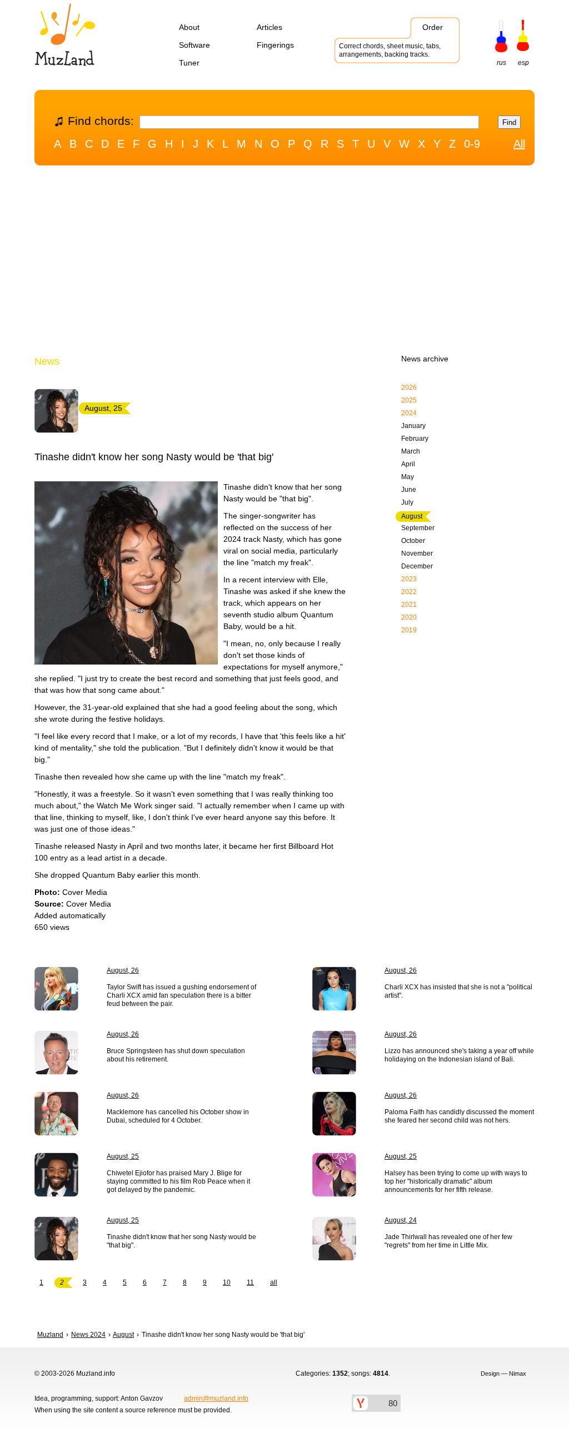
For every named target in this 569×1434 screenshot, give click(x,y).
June (408, 490)
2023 (409, 579)
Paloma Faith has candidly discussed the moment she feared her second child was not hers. (459, 1116)
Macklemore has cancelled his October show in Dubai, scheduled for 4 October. (178, 1116)
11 (250, 1282)
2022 (409, 592)
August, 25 (123, 1156)
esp (523, 63)
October (413, 541)
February (414, 438)
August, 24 (401, 1220)
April (408, 464)
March (410, 451)
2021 (409, 604)
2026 (409, 387)
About (189, 27)
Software (194, 45)
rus (501, 63)
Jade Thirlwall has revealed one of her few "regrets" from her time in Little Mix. (448, 1241)
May (407, 477)
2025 (409, 400)
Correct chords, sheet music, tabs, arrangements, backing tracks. (390, 50)
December (417, 566)
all (273, 1282)
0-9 (472, 144)
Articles (269, 27)
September (418, 528)
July (407, 502)
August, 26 (123, 970)
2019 (409, 630)
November (417, 553)
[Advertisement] (284, 262)
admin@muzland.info (216, 1398)
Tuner (189, 62)
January (413, 426)
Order (432, 27)
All (519, 144)
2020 (409, 617)
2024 (409, 413)
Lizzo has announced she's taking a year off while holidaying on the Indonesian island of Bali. (459, 1055)
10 (227, 1282)
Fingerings (275, 45)
